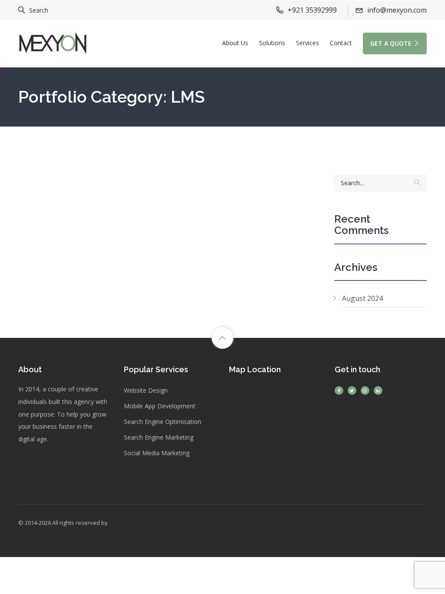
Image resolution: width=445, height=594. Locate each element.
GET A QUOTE (391, 43)
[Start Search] (417, 183)
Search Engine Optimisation (162, 421)
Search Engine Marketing (158, 437)
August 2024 (362, 298)
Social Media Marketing (156, 453)
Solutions (272, 43)
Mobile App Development (160, 406)
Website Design (146, 390)
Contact (341, 43)
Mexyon (119, 523)
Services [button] (307, 43)
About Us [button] (235, 43)
